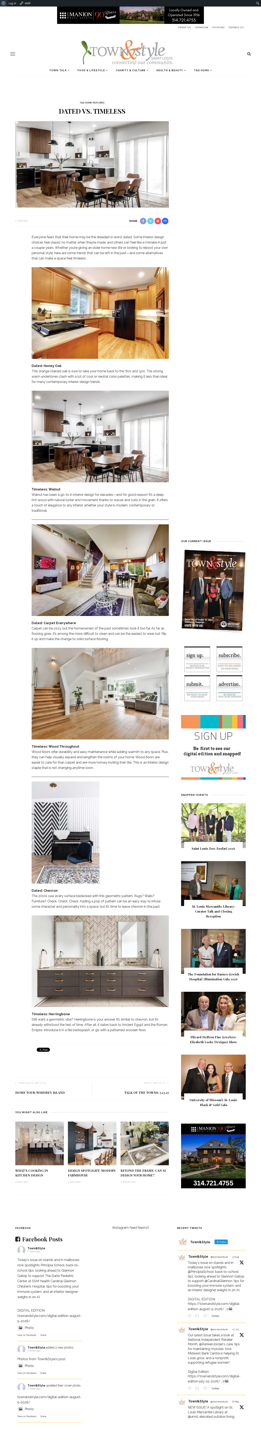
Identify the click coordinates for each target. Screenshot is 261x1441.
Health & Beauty (169, 70)
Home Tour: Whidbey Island (40, 1093)
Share (43, 1335)
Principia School (52, 1265)
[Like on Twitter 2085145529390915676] (206, 1316)
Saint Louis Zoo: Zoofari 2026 (213, 848)
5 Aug (235, 1256)
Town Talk (58, 70)
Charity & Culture (131, 70)
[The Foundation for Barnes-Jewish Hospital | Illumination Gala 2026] (213, 951)
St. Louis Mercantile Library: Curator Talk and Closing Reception (213, 911)
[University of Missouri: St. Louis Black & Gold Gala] (213, 1077)
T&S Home (201, 70)
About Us (184, 27)
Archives (218, 27)
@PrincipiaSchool (201, 1272)
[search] (249, 54)
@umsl (193, 1417)
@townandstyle (219, 1256)
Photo (29, 1328)
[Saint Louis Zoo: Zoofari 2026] (213, 825)
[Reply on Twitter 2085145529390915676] (190, 1316)
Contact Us (236, 27)
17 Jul (235, 1329)
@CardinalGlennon (218, 1281)
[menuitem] (3, 3)
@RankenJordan (211, 1344)
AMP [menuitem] (28, 3)
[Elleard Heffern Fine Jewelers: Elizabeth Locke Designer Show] (213, 1014)
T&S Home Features (92, 102)
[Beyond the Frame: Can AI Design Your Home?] (145, 1143)
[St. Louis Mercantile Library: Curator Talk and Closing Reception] (213, 883)
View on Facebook (26, 1335)
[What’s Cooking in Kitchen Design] (39, 1143)
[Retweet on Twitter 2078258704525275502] (198, 1389)
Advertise (201, 27)
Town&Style (36, 1248)
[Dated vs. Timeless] (92, 164)
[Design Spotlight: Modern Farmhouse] (92, 1143)
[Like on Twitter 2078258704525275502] (206, 1389)
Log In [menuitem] (12, 3)
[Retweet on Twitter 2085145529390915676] (198, 1316)
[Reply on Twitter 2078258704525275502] (190, 1389)
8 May (235, 1401)
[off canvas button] (12, 53)
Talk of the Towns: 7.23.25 (146, 1093)
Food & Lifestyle (91, 70)
